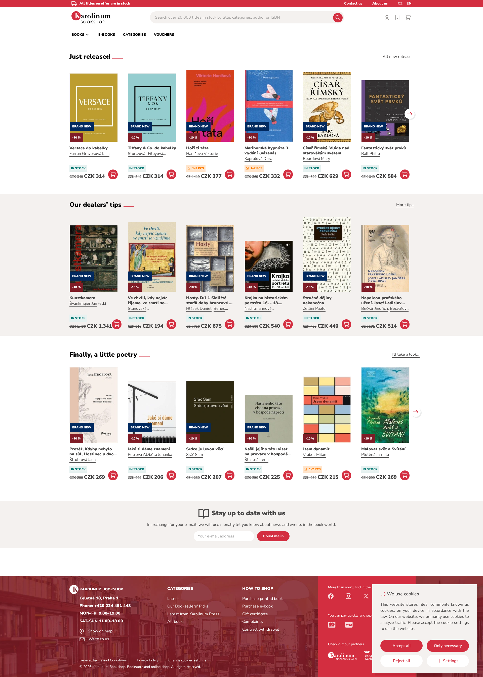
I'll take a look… (406, 354)
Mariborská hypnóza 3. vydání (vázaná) (267, 151)
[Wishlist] (397, 17)
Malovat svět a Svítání (383, 449)
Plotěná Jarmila (375, 454)
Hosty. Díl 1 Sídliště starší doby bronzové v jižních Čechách (208, 300)
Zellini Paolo (314, 308)
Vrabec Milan (314, 454)
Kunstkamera (82, 297)
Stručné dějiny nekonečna (317, 300)
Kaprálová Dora (258, 158)
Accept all (401, 646)
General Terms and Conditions (103, 660)
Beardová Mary (316, 158)
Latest (173, 598)
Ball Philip (370, 153)
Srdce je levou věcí (204, 449)
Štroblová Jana (82, 459)
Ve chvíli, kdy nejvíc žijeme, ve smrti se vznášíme (147, 300)
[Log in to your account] (386, 17)
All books (176, 621)
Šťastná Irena (256, 459)
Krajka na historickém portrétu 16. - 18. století (266, 300)
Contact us (353, 3)
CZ (400, 3)
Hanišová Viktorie (202, 153)
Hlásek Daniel (199, 308)
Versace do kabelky (88, 148)
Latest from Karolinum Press (193, 614)
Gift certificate (255, 614)
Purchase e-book (257, 606)
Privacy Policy (147, 660)
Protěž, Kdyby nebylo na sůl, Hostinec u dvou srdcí (92, 452)
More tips (405, 205)
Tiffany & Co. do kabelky (152, 148)
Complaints (252, 621)
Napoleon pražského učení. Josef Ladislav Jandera (381, 300)
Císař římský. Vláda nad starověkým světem (326, 151)
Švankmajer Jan (83, 303)
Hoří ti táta (197, 148)
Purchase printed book (262, 598)
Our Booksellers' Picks (187, 606)
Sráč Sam (194, 454)
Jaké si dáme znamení (149, 449)
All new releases (398, 56)
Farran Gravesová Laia (89, 153)
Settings (450, 661)
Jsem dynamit (316, 449)
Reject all (401, 661)
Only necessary (448, 646)
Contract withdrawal (260, 629)
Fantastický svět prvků (383, 148)
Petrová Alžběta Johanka (150, 454)
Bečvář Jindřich (374, 308)
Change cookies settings (187, 660)
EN (409, 3)
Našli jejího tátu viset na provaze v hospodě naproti (266, 452)
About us (380, 3)
